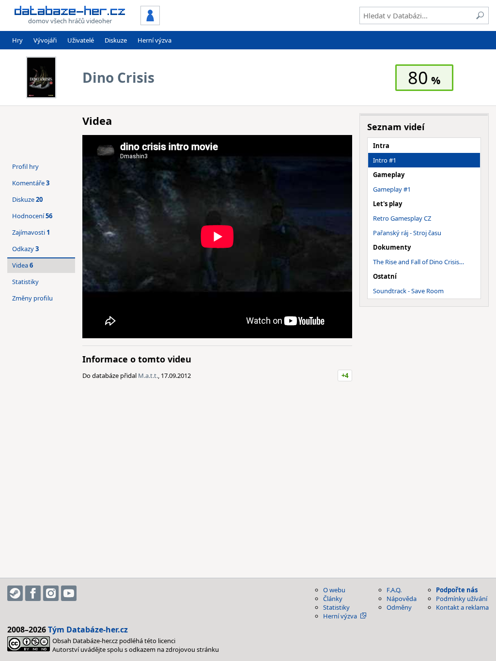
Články (332, 598)
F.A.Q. (394, 590)
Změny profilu (32, 298)
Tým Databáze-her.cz (88, 629)
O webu (334, 590)
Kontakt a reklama (462, 607)
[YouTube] (69, 593)
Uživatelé (80, 40)
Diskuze (116, 40)
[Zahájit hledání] (480, 15)
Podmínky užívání (461, 598)
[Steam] (15, 593)
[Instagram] (51, 593)
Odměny (399, 607)
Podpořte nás (457, 590)
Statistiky (25, 281)
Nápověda (402, 598)
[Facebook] (33, 593)
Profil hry (25, 166)
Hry (17, 40)
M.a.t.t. (148, 375)
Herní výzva (154, 40)
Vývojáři (45, 40)
